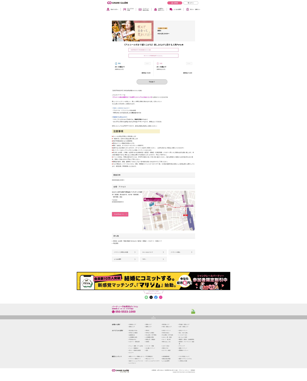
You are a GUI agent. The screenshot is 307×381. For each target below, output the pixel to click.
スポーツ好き (165, 346)
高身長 (147, 341)
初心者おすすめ (133, 330)
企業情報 (154, 370)
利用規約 (193, 370)
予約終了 (152, 82)
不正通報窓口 (149, 356)
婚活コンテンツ (117, 356)
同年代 (147, 330)
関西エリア (149, 326)
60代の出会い (166, 332)
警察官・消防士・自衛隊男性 (186, 339)
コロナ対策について (184, 356)
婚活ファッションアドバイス (136, 361)
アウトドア (182, 346)
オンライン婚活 (166, 350)
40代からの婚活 (133, 332)
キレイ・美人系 (166, 339)
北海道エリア (132, 324)
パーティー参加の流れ (146, 9)
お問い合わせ (160, 370)
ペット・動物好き (133, 348)
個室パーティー (183, 348)
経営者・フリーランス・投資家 (186, 342)
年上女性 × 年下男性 (151, 335)
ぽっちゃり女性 (183, 337)
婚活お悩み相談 (166, 358)
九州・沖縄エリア (183, 326)
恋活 (147, 350)
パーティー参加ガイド (135, 358)
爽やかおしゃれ (166, 341)
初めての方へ (114, 9)
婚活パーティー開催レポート (136, 356)
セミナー (131, 352)
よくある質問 (177, 9)
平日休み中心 (132, 339)
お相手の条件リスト (161, 9)
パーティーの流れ (175, 252)
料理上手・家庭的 (150, 339)
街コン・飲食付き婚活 (135, 350)
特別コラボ (165, 348)
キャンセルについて (147, 252)
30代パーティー (183, 330)
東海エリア (132, 326)
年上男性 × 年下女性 (167, 335)
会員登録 (175, 3)
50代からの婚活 (150, 332)
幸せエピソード (150, 358)
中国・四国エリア (167, 326)
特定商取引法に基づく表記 (171, 370)
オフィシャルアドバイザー (153, 361)
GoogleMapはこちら (119, 214)
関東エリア (149, 324)
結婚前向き (132, 335)
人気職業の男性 (150, 337)
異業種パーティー (183, 350)
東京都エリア (165, 324)
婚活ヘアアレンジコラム (185, 358)
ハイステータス (183, 335)
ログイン (191, 3)
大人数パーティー (150, 348)
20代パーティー (166, 330)
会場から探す (116, 324)
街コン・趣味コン (195, 9)
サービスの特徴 (130, 9)
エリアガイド (132, 363)
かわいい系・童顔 (167, 337)
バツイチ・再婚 (150, 346)
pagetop (153, 318)
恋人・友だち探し (183, 332)
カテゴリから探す (117, 330)
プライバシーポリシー (184, 370)
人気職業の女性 (133, 337)
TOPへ (144, 259)
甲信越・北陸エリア (184, 324)
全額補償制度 (165, 356)
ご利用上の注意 (183, 361)
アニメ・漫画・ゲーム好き (136, 346)
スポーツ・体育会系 (134, 341)
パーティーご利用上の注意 (121, 252)
